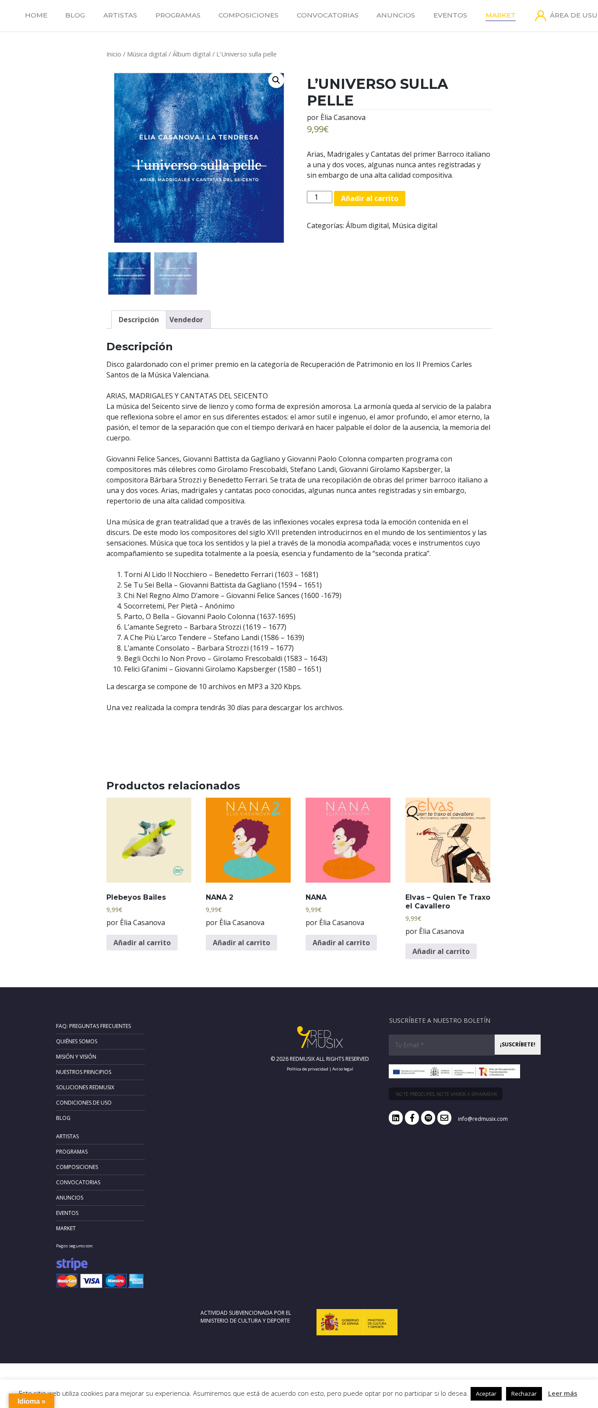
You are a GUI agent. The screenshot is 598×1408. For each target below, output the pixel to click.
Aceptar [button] (486, 1393)
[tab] (138, 319)
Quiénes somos (76, 1041)
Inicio (113, 53)
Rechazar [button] (524, 1393)
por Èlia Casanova (336, 117)
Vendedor (186, 319)
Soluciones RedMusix (85, 1087)
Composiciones (248, 15)
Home (36, 15)
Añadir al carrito (369, 198)
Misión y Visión (76, 1056)
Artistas (120, 15)
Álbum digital (191, 53)
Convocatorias (328, 15)
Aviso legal (342, 1069)
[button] (276, 80)
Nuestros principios (83, 1072)
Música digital (147, 53)
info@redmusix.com (483, 1119)
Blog (75, 15)
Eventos (450, 15)
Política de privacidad (307, 1069)
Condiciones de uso (84, 1102)
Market (500, 15)
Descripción (139, 319)
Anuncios (395, 15)
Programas (178, 15)
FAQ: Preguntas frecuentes (93, 1026)
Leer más (562, 1393)
